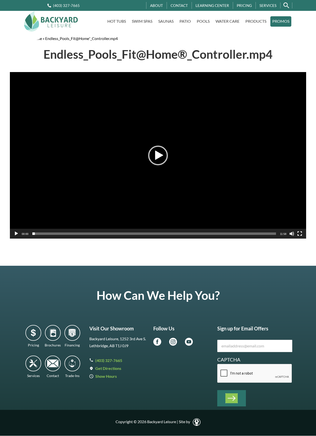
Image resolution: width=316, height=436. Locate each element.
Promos (280, 21)
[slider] (154, 233)
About (156, 5)
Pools (203, 21)
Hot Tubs (116, 21)
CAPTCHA (228, 359)
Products (255, 21)
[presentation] (254, 373)
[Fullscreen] (299, 233)
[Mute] (291, 233)
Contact (179, 5)
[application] (158, 155)
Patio (185, 21)
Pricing (244, 5)
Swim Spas (142, 21)
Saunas (166, 21)
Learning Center (212, 5)
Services (267, 5)
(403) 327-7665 (66, 5)
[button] (158, 155)
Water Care (227, 21)
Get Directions (108, 368)
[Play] (16, 233)
